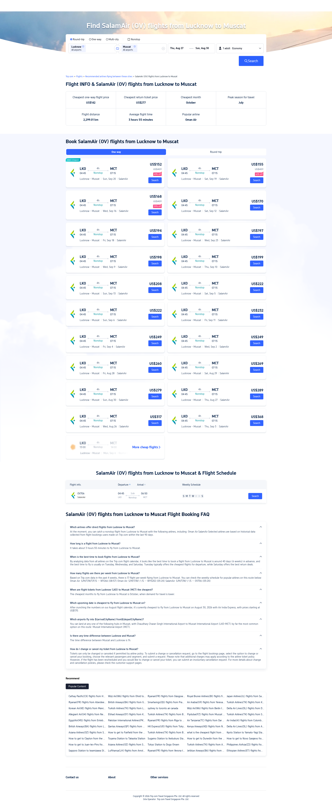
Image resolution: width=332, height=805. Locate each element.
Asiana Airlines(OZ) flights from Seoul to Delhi (88, 732)
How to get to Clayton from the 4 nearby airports (88, 738)
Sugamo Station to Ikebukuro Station (167, 738)
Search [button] (255, 496)
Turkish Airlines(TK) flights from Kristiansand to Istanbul (246, 702)
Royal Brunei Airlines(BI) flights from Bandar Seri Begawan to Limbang (206, 696)
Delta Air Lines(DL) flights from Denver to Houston (246, 708)
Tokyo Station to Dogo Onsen (163, 744)
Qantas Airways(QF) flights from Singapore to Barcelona (127, 726)
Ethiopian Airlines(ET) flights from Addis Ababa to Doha (246, 750)
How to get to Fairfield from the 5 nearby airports (127, 732)
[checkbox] (134, 39)
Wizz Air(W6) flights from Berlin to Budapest (206, 708)
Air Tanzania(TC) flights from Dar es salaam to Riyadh (206, 720)
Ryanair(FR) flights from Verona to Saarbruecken (167, 750)
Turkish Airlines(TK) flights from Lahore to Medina (127, 708)
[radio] (77, 39)
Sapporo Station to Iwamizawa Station (88, 750)
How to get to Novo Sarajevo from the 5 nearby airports (246, 738)
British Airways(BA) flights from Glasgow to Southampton (127, 702)
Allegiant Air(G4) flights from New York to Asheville (88, 714)
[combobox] (88, 48)
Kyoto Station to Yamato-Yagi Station (246, 732)
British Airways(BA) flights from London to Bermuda (88, 726)
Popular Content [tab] (77, 686)
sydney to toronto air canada (163, 708)
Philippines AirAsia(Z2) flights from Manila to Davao (246, 744)
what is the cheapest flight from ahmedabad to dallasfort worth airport (206, 732)
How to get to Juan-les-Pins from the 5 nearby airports (88, 744)
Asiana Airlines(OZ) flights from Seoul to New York (127, 744)
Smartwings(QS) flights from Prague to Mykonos (167, 702)
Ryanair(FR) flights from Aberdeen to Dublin (88, 702)
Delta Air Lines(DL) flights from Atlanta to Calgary (246, 726)
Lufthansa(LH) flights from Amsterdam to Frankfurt (127, 750)
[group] (92, 48)
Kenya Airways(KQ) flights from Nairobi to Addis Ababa (206, 726)
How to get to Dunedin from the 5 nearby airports (206, 738)
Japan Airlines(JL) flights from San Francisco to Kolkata (246, 696)
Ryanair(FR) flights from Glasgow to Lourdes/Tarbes (167, 696)
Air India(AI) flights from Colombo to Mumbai (246, 720)
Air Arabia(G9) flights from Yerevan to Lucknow (206, 702)
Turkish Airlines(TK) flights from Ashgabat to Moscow (206, 744)
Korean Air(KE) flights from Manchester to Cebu (88, 708)
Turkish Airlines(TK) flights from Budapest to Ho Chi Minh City (167, 714)
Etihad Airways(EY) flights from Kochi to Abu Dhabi (127, 714)
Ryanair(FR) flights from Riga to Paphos (167, 720)
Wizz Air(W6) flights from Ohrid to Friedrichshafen (127, 696)
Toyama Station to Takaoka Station (126, 738)
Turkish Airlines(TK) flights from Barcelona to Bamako (167, 732)
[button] (83, 46)
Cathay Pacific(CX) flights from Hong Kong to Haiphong (88, 696)
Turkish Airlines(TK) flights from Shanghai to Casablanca (246, 714)
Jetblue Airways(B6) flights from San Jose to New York (206, 750)
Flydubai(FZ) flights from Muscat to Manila (206, 714)
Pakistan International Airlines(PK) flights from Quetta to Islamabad (127, 720)
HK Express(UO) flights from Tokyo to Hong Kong (167, 726)
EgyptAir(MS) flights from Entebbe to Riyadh (88, 720)
